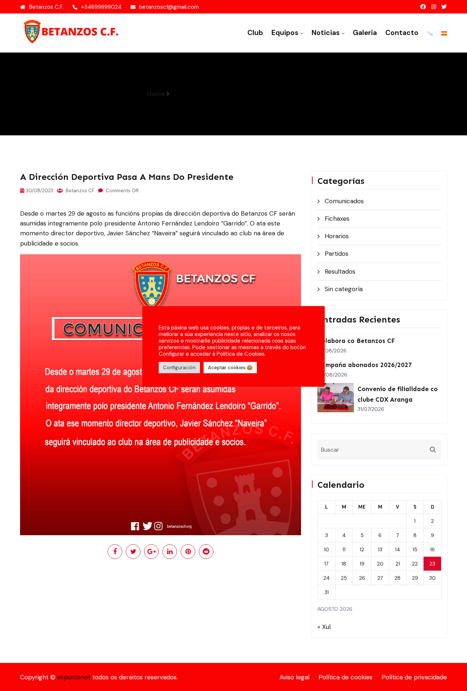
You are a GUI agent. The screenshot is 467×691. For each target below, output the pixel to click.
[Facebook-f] (423, 7)
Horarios (337, 236)
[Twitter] (444, 7)
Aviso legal (294, 677)
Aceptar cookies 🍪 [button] (230, 367)
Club (255, 32)
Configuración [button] (179, 367)
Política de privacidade (414, 677)
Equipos (284, 32)
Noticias (326, 32)
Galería (365, 32)
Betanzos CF (79, 191)
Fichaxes (337, 219)
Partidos (336, 254)
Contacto (401, 32)
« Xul (324, 627)
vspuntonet (73, 677)
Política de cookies (346, 677)
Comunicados (344, 201)
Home (156, 94)
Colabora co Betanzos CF (356, 340)
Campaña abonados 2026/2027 (364, 364)
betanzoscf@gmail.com (169, 7)
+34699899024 (101, 7)
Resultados (340, 271)
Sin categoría (344, 289)
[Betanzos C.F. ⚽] (69, 31)
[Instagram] (433, 7)
